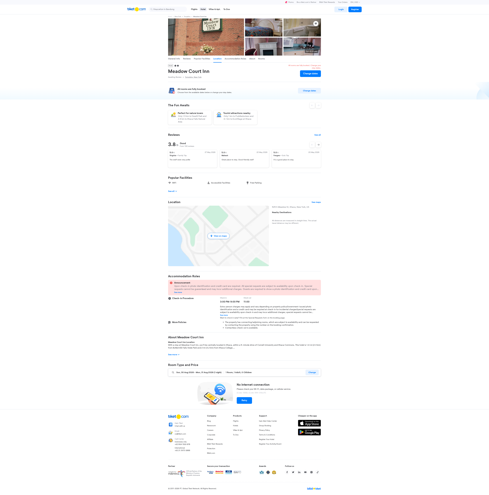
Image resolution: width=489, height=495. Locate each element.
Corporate (211, 435)
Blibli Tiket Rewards (327, 2)
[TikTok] (318, 472)
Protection (211, 448)
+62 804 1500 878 (182, 444)
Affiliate (210, 439)
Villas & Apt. (238, 430)
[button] (218, 236)
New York (178, 17)
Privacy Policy (264, 430)
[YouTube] (305, 472)
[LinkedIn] (299, 472)
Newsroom (211, 426)
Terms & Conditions (267, 435)
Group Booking (265, 426)
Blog (209, 421)
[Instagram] (311, 472)
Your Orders (343, 2)
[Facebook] (287, 472)
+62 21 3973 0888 (182, 450)
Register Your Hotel (266, 439)
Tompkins (187, 17)
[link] (341, 9)
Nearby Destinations (281, 212)
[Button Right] (318, 145)
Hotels (235, 426)
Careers (210, 430)
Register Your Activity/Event (270, 444)
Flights (236, 421)
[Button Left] (312, 145)
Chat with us (180, 426)
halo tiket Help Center (268, 421)
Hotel (170, 17)
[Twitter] (293, 472)
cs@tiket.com (180, 434)
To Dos (236, 435)
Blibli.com (211, 453)
